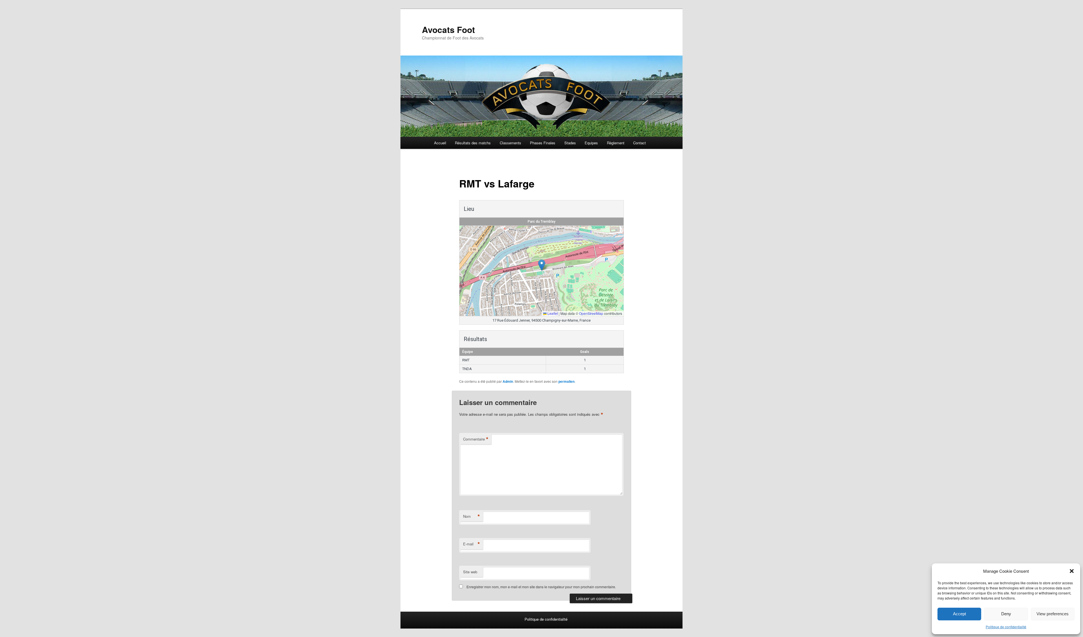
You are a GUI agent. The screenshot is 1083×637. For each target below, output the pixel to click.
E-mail (471, 543)
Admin (508, 381)
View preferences (1052, 613)
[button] (1072, 571)
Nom (471, 516)
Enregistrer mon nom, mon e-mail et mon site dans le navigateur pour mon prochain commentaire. (541, 586)
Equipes (591, 142)
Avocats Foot (448, 29)
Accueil (440, 142)
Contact (639, 142)
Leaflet (552, 313)
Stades (570, 142)
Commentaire (475, 439)
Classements (510, 142)
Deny (1006, 613)
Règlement (615, 142)
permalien (566, 381)
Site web (470, 571)
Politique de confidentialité (1006, 626)
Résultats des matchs (473, 142)
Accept (959, 613)
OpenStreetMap (591, 313)
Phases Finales (542, 142)
